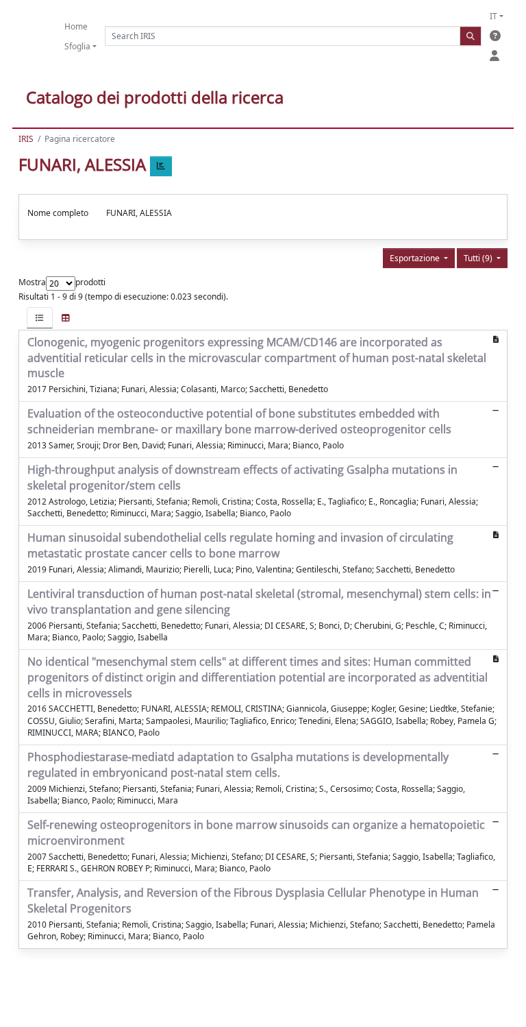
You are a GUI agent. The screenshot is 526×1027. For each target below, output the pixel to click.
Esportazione (416, 258)
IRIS (26, 139)
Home (76, 26)
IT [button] (493, 16)
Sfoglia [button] (77, 46)
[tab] (40, 317)
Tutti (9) (479, 258)
